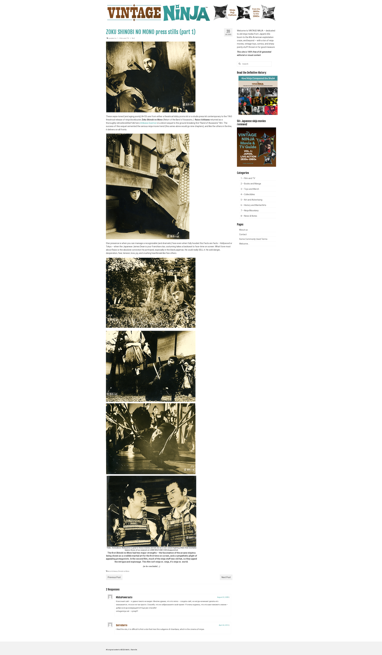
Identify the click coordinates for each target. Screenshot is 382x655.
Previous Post (114, 577)
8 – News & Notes (249, 216)
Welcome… (244, 243)
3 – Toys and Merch (250, 189)
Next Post (226, 577)
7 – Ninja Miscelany (250, 210)
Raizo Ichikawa (112, 571)
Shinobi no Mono (123, 571)
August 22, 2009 (223, 597)
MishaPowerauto (124, 597)
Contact (243, 234)
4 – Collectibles (248, 194)
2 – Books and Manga (251, 183)
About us (243, 230)
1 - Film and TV (123, 38)
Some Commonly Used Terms (253, 239)
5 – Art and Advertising (251, 200)
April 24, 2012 (224, 625)
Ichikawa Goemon (148, 123)
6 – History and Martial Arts (253, 205)
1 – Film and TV (248, 178)
